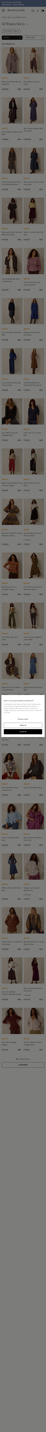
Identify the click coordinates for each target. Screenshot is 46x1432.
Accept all (23, 731)
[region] (23, 716)
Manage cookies (23, 719)
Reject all (23, 725)
